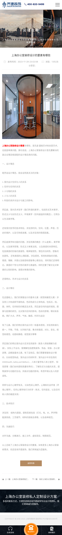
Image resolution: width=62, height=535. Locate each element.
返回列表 (31, 463)
